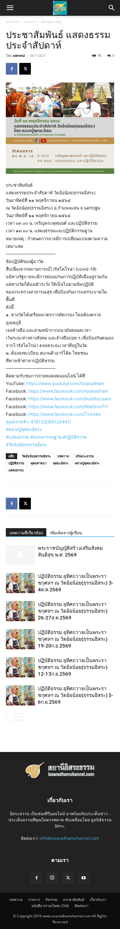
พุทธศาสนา (39, 463)
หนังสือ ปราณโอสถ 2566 (50, 905)
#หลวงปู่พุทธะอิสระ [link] (24, 429)
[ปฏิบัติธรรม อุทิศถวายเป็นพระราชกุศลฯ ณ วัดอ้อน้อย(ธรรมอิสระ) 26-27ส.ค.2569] (20, 611)
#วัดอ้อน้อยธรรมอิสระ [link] (26, 444)
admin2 (19, 55)
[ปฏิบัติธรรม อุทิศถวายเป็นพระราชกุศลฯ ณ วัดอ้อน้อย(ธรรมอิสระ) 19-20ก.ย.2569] (20, 639)
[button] (112, 8)
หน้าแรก (12, 21)
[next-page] (18, 717)
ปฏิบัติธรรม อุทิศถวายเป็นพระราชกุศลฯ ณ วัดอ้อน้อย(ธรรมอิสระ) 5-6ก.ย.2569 (75, 695)
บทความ (63, 456)
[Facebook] (11, 69)
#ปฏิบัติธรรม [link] (75, 437)
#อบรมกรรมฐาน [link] (45, 437)
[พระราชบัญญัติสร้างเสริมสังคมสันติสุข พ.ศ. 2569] (20, 555)
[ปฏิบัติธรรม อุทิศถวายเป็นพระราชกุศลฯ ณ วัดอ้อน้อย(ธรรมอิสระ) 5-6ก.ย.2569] (20, 695)
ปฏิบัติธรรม (16, 463)
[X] (25, 69)
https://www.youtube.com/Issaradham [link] (65, 383)
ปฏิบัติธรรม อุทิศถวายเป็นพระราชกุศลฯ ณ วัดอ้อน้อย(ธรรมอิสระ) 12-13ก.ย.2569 (72, 667)
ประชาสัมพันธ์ (73, 899)
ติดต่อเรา (82, 905)
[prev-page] (9, 717)
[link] (68, 391)
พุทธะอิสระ (60, 463)
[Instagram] (52, 878)
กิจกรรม (51, 899)
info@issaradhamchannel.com (69, 838)
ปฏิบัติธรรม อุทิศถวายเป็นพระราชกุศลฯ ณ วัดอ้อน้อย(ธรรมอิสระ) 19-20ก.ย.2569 (72, 639)
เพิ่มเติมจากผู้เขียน (66, 532)
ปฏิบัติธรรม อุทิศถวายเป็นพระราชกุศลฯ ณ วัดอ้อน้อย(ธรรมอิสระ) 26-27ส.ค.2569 (72, 611)
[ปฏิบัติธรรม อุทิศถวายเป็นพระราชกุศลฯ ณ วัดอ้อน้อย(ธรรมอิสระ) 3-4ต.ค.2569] (20, 583)
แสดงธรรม (16, 470)
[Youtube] (83, 878)
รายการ (30, 21)
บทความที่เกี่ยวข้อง (26, 532)
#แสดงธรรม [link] (17, 437)
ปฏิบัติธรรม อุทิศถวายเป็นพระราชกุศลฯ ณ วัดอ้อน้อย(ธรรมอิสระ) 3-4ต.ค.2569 (75, 583)
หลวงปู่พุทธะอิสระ (87, 463)
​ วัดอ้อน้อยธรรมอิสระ (36, 456)
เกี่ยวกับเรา (98, 899)
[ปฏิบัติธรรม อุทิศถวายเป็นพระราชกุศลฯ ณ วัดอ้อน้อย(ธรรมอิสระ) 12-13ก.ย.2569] (20, 667)
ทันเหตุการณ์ (51, 21)
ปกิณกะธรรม (84, 456)
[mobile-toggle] (10, 8)
